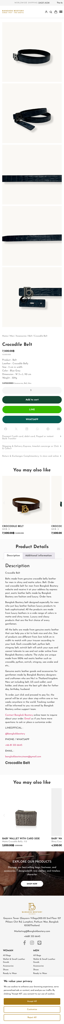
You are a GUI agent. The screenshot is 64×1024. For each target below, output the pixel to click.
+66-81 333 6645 (13, 745)
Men (12, 336)
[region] (32, 1000)
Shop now (44, 3)
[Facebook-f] (24, 942)
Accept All (32, 1001)
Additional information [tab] (38, 555)
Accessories (21, 336)
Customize (32, 1009)
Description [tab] (13, 555)
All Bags (7, 955)
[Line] (39, 942)
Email (27, 718)
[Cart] (55, 11)
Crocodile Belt (13, 526)
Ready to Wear (10, 973)
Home (5, 336)
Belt (30, 336)
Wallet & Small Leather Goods (14, 960)
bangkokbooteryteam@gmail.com (23, 756)
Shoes (5, 970)
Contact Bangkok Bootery (19, 715)
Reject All (32, 1017)
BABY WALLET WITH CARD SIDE (21, 838)
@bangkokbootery (15, 734)
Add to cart (32, 400)
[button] (60, 11)
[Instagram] (32, 942)
